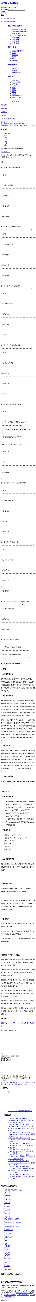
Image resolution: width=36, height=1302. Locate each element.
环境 (23, 124)
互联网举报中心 (10, 1297)
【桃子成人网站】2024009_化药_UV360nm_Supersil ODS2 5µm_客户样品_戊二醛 (21, 1176)
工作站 (14, 59)
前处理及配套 (16, 97)
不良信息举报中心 (23, 1295)
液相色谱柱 (15, 80)
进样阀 (14, 68)
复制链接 (3, 1080)
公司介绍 (7, 1192)
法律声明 (7, 1210)
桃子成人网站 (30, 125)
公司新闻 (7, 1203)
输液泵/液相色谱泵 (18, 51)
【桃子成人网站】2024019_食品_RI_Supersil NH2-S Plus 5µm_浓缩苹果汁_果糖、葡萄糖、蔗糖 (21, 1120)
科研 (5, 145)
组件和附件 (12, 47)
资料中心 (7, 1262)
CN (2, 122)
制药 (5, 137)
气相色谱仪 (15, 41)
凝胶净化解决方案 (21, 1084)
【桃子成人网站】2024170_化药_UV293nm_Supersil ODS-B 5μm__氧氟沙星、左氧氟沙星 (21, 1151)
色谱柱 (10, 76)
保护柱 (14, 90)
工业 (5, 143)
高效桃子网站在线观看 (19, 29)
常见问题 (7, 1249)
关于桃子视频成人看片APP (9, 18)
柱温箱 (14, 57)
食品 (5, 141)
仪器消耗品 (12, 65)
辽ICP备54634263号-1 (23, 1293)
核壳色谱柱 (15, 84)
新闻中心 (4, 112)
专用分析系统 (16, 33)
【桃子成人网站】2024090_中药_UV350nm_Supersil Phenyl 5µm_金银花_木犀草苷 (21, 1145)
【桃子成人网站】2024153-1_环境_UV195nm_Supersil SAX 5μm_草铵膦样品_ (21, 1139)
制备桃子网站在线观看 (19, 35)
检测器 (14, 53)
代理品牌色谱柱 (17, 96)
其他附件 (15, 60)
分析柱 (14, 86)
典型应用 (4, 125)
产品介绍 (7, 1217)
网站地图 (7, 1213)
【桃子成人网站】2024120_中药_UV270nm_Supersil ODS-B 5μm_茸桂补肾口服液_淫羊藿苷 (21, 1157)
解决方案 (17, 124)
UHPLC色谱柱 (16, 82)
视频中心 (22, 125)
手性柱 (14, 92)
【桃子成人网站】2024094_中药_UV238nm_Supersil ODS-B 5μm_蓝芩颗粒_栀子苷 (21, 1163)
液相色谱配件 (16, 72)
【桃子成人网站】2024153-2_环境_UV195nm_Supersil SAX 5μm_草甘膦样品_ (21, 1134)
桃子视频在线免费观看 (8, 21)
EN (5, 122)
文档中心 (16, 125)
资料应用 (4, 105)
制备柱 (14, 94)
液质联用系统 (16, 37)
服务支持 (4, 108)
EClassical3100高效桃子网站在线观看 (20, 1111)
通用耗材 (15, 70)
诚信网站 (13, 1295)
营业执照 (7, 1295)
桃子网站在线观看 (9, 3)
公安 (5, 135)
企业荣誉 (7, 1199)
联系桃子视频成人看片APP (9, 118)
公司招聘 (4, 115)
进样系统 (15, 55)
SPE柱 (14, 99)
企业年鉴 (7, 1195)
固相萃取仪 (15, 101)
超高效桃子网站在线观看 (20, 31)
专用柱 (14, 88)
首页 (2, 15)
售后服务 (7, 1246)
